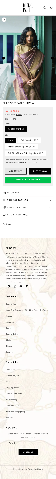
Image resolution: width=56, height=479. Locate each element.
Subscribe (28, 452)
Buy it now (40, 171)
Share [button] (8, 224)
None (10, 140)
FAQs (8, 381)
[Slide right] (52, 58)
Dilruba (9, 346)
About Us (9, 417)
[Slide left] (3, 58)
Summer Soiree (12, 334)
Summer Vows (12, 304)
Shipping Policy (12, 387)
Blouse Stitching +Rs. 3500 (21, 146)
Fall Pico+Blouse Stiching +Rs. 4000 (25, 153)
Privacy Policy (11, 399)
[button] (3, 8)
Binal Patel (23, 469)
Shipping (19, 114)
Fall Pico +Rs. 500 (29, 140)
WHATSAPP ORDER (28, 179)
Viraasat (9, 316)
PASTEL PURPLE (16, 129)
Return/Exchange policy (15, 411)
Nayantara (10, 322)
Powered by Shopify (35, 469)
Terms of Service (12, 405)
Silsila (8, 340)
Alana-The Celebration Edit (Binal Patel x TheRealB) (27, 310)
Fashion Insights (12, 376)
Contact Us (10, 369)
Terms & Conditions (14, 394)
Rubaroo (9, 352)
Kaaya (8, 328)
